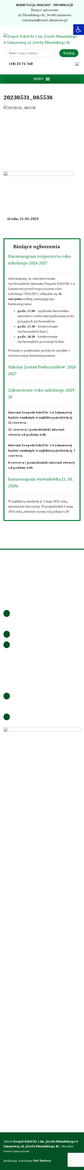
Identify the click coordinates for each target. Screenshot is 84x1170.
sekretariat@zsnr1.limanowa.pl (44, 20)
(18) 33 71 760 (20, 63)
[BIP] (77, 64)
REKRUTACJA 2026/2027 (33, 5)
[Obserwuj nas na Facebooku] (51, 64)
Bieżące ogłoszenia (44, 10)
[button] (39, 79)
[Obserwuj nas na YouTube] (70, 64)
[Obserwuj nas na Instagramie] (57, 64)
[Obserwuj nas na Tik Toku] (64, 64)
